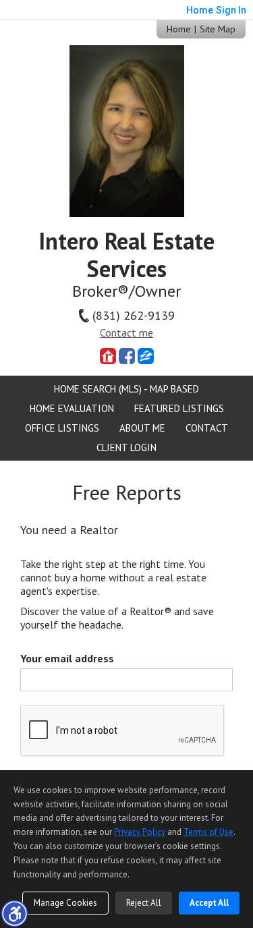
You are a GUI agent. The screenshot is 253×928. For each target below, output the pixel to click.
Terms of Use (208, 832)
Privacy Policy (139, 832)
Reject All (143, 902)
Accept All (209, 902)
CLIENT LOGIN (126, 447)
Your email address (67, 658)
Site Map (217, 29)
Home (179, 29)
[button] (14, 913)
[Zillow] (146, 356)
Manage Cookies (65, 902)
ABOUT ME (142, 428)
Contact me (126, 332)
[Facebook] (127, 356)
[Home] (126, 129)
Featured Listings (179, 408)
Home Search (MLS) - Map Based (126, 388)
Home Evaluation (72, 408)
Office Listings (62, 428)
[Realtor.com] (108, 356)
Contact (207, 428)
